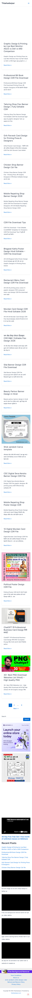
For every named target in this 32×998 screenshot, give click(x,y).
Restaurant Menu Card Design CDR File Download (16, 281)
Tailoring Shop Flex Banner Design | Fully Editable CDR (16, 107)
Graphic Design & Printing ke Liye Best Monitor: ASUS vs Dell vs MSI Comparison (15, 47)
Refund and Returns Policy (16, 982)
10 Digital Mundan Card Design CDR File (14, 530)
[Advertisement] (16, 23)
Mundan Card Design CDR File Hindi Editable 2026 (16, 310)
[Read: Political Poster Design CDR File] (16, 566)
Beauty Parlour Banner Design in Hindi (14, 392)
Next (16, 708)
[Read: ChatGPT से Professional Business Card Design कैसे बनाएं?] (16, 616)
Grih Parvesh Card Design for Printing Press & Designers (15, 138)
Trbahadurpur (8, 3)
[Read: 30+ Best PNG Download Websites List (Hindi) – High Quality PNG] (16, 663)
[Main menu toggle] (28, 3)
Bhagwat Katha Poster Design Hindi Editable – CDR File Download (14, 251)
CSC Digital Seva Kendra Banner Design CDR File (15, 474)
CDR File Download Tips (15, 222)
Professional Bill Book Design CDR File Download (16, 76)
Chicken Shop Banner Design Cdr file (13, 166)
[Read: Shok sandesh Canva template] (16, 429)
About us (16, 977)
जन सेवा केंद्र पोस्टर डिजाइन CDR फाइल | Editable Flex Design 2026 (15, 338)
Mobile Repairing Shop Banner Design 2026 (14, 194)
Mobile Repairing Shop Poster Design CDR (14, 503)
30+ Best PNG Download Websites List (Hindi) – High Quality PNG (15, 677)
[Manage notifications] (28, 994)
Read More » (8, 65)
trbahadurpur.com (16, 993)
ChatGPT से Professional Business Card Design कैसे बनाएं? (15, 630)
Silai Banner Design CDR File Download (15, 366)
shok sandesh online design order (16, 980)
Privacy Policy (16, 984)
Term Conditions (16, 975)
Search (4, 716)
